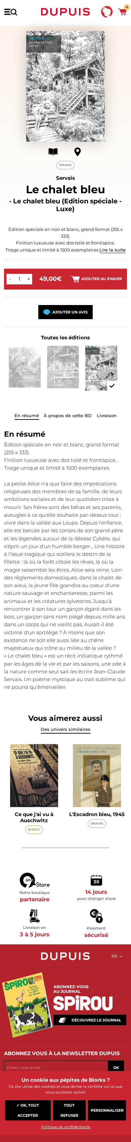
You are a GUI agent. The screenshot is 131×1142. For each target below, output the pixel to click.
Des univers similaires (65, 729)
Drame (65, 165)
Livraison (107, 415)
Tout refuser (69, 1110)
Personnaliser (107, 1110)
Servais (65, 178)
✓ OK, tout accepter (27, 1110)
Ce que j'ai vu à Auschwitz (34, 817)
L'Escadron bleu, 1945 (97, 814)
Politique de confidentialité (65, 1126)
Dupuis (65, 12)
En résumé (26, 415)
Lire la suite (112, 250)
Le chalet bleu (65, 189)
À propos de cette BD (68, 415)
